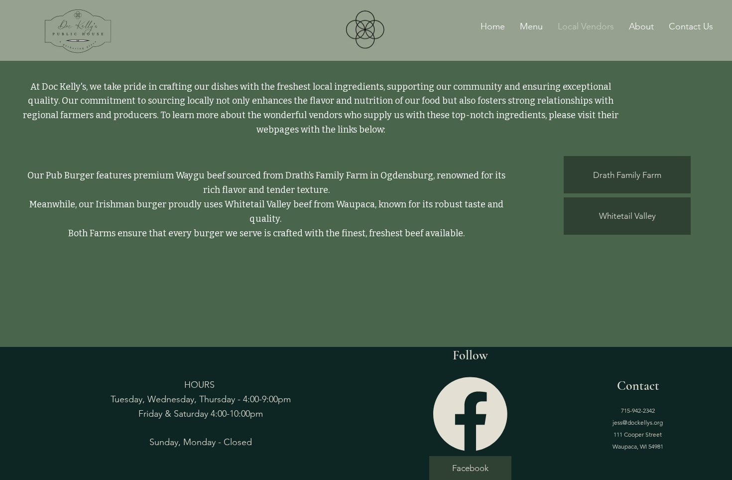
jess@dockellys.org (637, 422)
